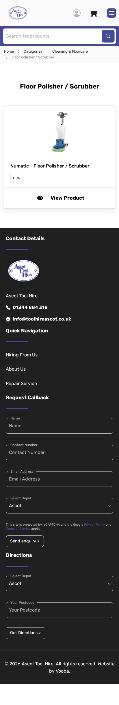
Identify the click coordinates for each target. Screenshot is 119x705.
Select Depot (20, 498)
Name (15, 418)
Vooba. (63, 671)
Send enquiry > (24, 541)
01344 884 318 (30, 307)
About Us (16, 369)
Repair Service (21, 383)
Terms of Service (18, 529)
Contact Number (24, 445)
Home (9, 51)
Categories (33, 51)
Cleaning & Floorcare (70, 51)
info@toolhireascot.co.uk (42, 319)
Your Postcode (22, 603)
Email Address (22, 472)
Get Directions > (25, 632)
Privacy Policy (94, 525)
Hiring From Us (22, 355)
